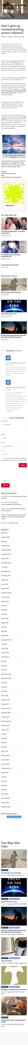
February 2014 (5, 725)
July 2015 (4, 683)
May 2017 (4, 661)
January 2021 (5, 588)
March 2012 (4, 794)
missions (22, 165)
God (11, 165)
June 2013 (4, 738)
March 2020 (4, 618)
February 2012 (5, 798)
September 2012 (6, 768)
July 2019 (3, 627)
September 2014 (6, 721)
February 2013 (5, 755)
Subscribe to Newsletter (14, 817)
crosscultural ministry (18, 161)
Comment (4, 421)
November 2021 (6, 576)
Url (2, 450)
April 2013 (4, 747)
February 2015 (5, 700)
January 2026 (5, 537)
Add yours (19, 351)
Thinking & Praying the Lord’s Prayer (14, 989)
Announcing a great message (11, 292)
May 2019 (4, 631)
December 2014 (6, 708)
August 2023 (5, 558)
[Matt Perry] (14, 193)
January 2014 (5, 730)
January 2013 (5, 760)
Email (2, 442)
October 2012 (5, 764)
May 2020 (4, 610)
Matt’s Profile (14, 523)
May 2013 (4, 743)
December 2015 (6, 674)
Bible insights (5, 870)
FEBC (2, 165)
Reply (11, 365)
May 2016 (4, 665)
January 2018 (5, 653)
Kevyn (3, 515)
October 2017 (5, 657)
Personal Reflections (14, 898)
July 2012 (3, 777)
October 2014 (5, 717)
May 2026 (4, 533)
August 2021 (4, 580)
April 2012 (4, 790)
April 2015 (4, 691)
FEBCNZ (7, 165)
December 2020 (6, 593)
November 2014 (6, 713)
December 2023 (6, 550)
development (5, 163)
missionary (16, 165)
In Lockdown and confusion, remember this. (11, 255)
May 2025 (4, 541)
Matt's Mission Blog (14, 5)
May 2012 (4, 785)
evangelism (13, 163)
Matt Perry (21, 37)
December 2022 (6, 563)
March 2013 (4, 751)
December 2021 (6, 571)
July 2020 (4, 606)
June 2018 (4, 644)
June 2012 (4, 781)
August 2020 (5, 601)
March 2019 (4, 636)
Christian (9, 161)
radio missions (11, 167)
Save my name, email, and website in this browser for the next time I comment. (14, 459)
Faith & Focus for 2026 (9, 314)
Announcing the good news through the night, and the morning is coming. (13, 337)
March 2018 (4, 648)
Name (3, 434)
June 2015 (4, 687)
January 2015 (5, 704)
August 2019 (4, 623)
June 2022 (4, 567)
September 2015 (6, 678)
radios (18, 167)
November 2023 (6, 554)
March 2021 (4, 584)
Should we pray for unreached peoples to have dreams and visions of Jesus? (13, 517)
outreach (4, 167)
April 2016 (4, 670)
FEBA (22, 163)
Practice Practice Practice (9, 265)
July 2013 (3, 734)
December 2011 (5, 807)
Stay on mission (6, 961)
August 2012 (4, 773)
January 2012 (5, 803)
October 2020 (5, 597)
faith (19, 163)
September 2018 (6, 640)
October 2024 (5, 546)
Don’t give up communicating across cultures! (11, 503)
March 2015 (4, 695)
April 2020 (4, 614)
